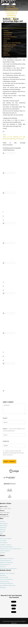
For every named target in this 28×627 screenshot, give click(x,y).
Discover (3, 529)
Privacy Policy (4, 581)
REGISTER (7, 55)
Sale (1, 533)
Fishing (2, 521)
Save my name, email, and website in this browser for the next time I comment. (13, 453)
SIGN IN (6, 53)
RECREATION (11, 11)
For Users (3, 540)
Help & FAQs (4, 577)
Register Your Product (7, 573)
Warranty (3, 575)
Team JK (3, 566)
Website (6, 441)
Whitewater (4, 523)
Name (5, 418)
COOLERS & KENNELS (10, 36)
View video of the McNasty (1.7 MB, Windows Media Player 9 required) (14, 136)
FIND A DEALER (8, 47)
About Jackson (5, 550)
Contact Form (4, 516)
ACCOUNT (7, 51)
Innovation (3, 542)
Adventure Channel (6, 562)
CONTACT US (7, 49)
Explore (2, 531)
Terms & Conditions (6, 579)
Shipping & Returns (6, 583)
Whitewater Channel (7, 558)
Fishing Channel (5, 560)
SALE (14, 20)
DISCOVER (11, 17)
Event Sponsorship (6, 546)
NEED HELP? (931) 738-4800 (6, 5)
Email (5, 428)
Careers (2, 552)
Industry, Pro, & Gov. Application (10, 548)
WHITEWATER (8, 32)
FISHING (6, 30)
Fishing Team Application (8, 568)
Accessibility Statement (7, 585)
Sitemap (3, 587)
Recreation (3, 525)
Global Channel (5, 564)
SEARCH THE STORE (10, 45)
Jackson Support (5, 544)
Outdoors (3, 527)
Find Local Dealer (6, 538)
